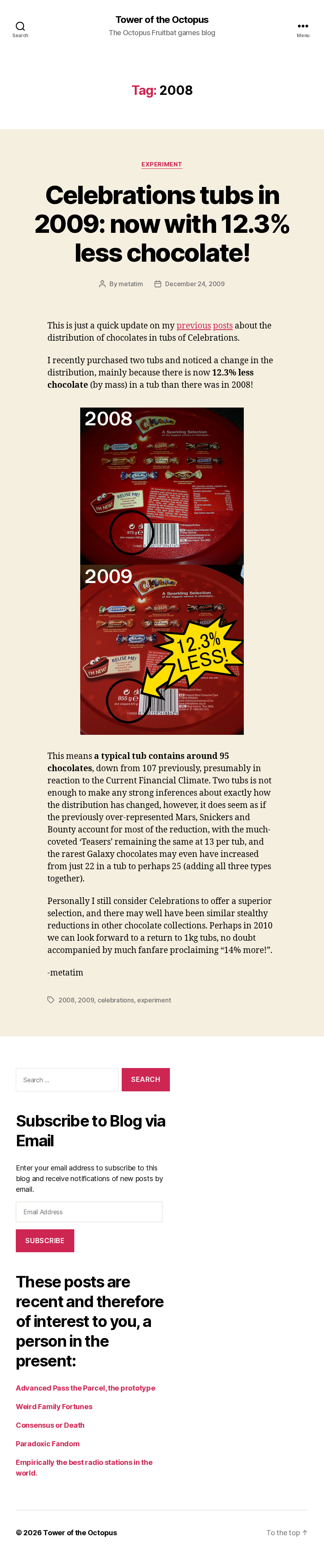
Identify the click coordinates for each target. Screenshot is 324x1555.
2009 (86, 1000)
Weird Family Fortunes (54, 1406)
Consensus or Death (50, 1425)
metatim (131, 284)
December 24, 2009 (194, 284)
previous (194, 326)
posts (223, 326)
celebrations (116, 1000)
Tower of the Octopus (162, 20)
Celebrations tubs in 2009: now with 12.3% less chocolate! (162, 223)
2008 (66, 1000)
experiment (162, 164)
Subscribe (44, 1241)
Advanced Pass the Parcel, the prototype (85, 1388)
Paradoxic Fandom (48, 1444)
